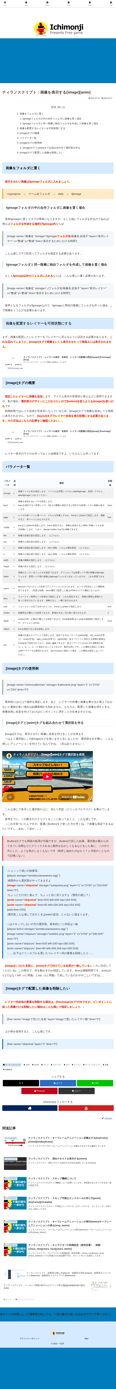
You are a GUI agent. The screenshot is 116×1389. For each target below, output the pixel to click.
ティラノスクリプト (13, 1065)
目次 (53, 107)
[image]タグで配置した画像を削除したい (42, 152)
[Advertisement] (58, 61)
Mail (86, 1338)
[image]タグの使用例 (31, 142)
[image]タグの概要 (29, 133)
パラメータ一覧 (28, 138)
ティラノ (77, 1065)
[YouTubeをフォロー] (86, 1108)
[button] (76, 1091)
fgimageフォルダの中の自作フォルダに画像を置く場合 (52, 118)
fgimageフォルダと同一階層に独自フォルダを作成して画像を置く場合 (60, 123)
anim (28, 1065)
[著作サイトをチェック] (29, 1108)
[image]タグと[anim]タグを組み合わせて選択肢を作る (51, 147)
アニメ (46, 1065)
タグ (67, 1065)
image (36, 1065)
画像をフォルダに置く (32, 113)
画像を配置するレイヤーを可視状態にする (42, 128)
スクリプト (57, 1065)
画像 (106, 1065)
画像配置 (8, 1070)
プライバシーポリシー (29, 1338)
